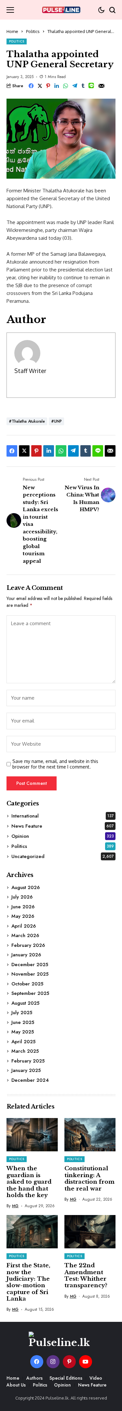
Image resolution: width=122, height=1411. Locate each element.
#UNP (56, 421)
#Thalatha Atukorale (27, 421)
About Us (16, 1385)
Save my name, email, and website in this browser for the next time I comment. (55, 764)
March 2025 (25, 1051)
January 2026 (26, 954)
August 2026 (25, 887)
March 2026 (25, 935)
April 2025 (23, 1041)
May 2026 (22, 916)
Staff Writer (30, 370)
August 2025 (25, 1003)
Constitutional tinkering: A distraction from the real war (89, 1178)
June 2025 (22, 1022)
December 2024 (30, 1080)
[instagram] (53, 1361)
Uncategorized (62, 856)
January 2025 (26, 1070)
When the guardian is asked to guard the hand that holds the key (29, 1182)
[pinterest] (69, 1361)
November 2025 (29, 974)
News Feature (62, 826)
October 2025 (27, 983)
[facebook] (36, 1361)
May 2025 (22, 1031)
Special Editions (65, 1378)
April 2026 (23, 926)
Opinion (62, 836)
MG (15, 1206)
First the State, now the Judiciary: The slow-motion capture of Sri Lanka (28, 1282)
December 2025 (29, 964)
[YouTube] (85, 1361)
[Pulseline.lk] (61, 9)
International (62, 815)
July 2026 (22, 896)
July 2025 (21, 1012)
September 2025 (30, 993)
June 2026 (22, 906)
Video (95, 1378)
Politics (33, 31)
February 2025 (28, 1060)
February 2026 (28, 945)
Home (12, 31)
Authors (34, 1378)
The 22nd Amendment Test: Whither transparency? (85, 1275)
